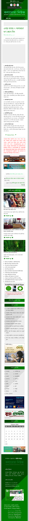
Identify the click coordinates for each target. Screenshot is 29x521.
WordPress (18, 516)
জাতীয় (7, 383)
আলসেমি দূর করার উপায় (9, 269)
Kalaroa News (10, 135)
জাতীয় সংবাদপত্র (15, 506)
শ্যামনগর (7, 378)
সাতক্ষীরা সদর (17, 371)
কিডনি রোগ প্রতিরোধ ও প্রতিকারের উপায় (12, 261)
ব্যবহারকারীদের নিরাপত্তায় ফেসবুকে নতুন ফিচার (13, 280)
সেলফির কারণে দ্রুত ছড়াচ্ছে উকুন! (11, 272)
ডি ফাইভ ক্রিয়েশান (7, 508)
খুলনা (7, 381)
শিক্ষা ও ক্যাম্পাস (9, 393)
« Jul (6, 444)
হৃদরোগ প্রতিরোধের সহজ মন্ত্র (10, 274)
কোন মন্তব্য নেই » (19, 174)
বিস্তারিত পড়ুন (8, 215)
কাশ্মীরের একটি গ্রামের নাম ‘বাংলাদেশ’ (12, 276)
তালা (7, 373)
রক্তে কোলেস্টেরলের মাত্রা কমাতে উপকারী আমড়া (14, 271)
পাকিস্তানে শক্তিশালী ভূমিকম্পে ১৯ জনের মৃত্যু (15, 328)
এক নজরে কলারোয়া (7, 506)
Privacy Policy (16, 508)
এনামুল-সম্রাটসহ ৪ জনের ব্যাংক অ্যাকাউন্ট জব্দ (15, 335)
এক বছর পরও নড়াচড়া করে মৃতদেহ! (11, 265)
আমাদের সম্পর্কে (8, 2)
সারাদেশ (7, 386)
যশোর (16, 381)
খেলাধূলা (7, 388)
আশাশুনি (16, 373)
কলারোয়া (7, 371)
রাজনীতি (16, 383)
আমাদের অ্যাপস (19, 2)
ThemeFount (17, 514)
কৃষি (15, 386)
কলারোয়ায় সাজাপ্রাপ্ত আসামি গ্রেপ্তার (13, 323)
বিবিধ (16, 391)
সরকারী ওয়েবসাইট (14, 505)
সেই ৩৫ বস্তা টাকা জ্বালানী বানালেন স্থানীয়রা (14, 326)
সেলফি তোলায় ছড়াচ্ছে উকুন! (10, 267)
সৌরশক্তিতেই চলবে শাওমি (10, 281)
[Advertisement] (16, 24)
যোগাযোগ (14, 2)
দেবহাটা (7, 376)
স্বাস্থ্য (16, 388)
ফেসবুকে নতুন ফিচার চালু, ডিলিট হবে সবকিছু (13, 278)
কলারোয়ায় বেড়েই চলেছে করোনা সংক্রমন (13, 321)
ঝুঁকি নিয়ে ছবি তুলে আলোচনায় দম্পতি (11, 263)
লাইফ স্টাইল (12, 174)
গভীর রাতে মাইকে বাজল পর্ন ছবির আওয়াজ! (15, 178)
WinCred (18, 517)
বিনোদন (7, 391)
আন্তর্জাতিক (17, 376)
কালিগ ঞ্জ (16, 378)
